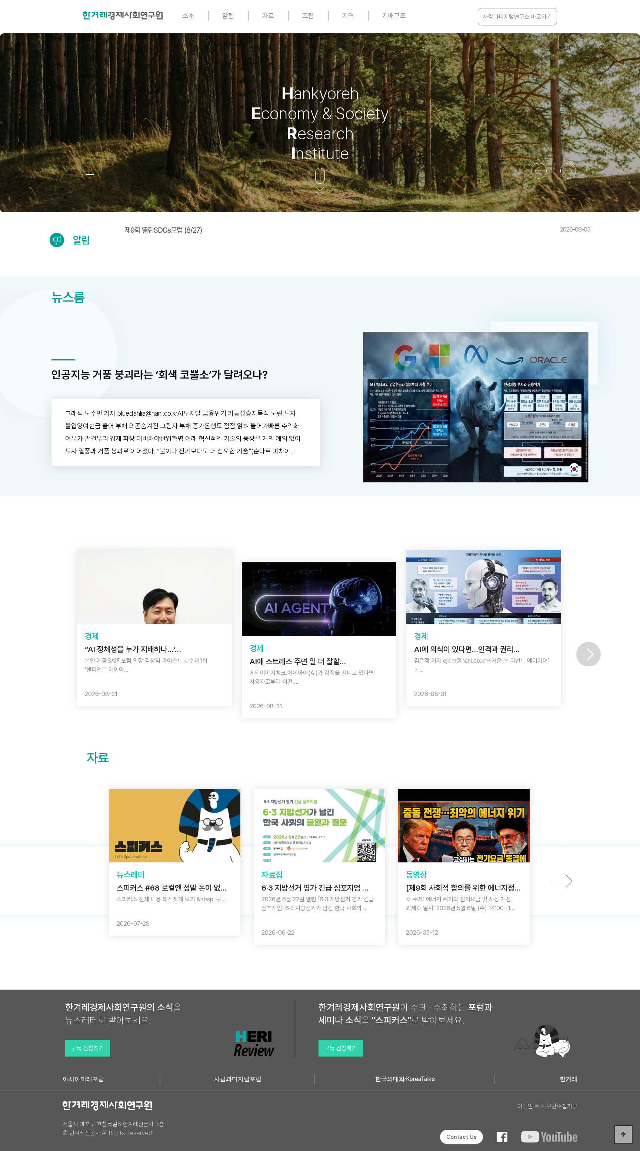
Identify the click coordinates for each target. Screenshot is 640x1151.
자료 (268, 16)
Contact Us (461, 1137)
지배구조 (394, 16)
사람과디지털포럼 (237, 1078)
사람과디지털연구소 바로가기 (517, 16)
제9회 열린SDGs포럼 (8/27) (357, 230)
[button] (69, 174)
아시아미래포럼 (83, 1078)
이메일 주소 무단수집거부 (547, 1106)
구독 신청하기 (87, 1048)
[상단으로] (623, 1134)
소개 (188, 16)
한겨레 (568, 1078)
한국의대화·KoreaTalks (405, 1078)
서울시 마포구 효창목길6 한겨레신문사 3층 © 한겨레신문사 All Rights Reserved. (113, 1129)
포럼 (308, 16)
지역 (348, 16)
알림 (228, 16)
